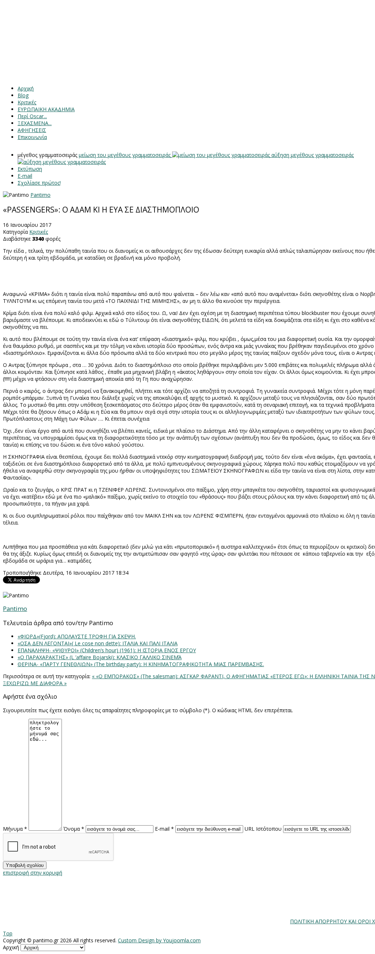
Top (7, 933)
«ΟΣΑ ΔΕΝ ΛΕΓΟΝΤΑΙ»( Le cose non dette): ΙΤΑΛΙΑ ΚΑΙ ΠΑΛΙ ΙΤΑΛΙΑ (98, 643)
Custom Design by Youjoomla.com (159, 940)
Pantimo (40, 194)
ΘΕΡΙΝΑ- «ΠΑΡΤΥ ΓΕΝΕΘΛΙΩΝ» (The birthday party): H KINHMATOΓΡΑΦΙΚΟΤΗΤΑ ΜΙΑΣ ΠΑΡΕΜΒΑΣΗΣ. (141, 664)
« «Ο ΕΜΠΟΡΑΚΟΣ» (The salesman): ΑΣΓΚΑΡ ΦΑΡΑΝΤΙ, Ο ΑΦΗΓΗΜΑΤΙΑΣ (181, 676)
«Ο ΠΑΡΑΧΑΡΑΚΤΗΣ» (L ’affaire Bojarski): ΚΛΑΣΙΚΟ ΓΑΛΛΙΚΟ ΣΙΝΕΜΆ (100, 657)
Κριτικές (38, 231)
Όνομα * (73, 828)
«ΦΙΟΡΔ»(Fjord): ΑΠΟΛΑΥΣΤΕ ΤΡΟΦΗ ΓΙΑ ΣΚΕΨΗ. (77, 636)
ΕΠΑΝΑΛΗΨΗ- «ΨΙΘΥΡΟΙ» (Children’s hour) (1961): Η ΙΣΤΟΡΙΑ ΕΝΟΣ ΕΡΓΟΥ (107, 650)
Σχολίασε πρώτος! (39, 182)
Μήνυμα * (15, 828)
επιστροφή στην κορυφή (32, 872)
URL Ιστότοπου (263, 828)
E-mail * (164, 828)
